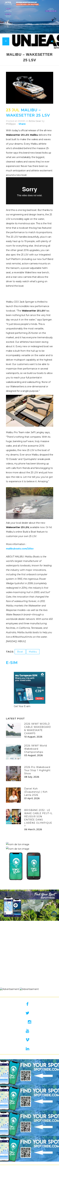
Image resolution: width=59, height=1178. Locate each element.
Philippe (11, 123)
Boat (20, 651)
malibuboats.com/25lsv (20, 548)
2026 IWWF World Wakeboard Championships (35, 748)
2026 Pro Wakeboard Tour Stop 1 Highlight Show (37, 770)
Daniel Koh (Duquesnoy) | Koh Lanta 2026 (36, 791)
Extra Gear (35, 121)
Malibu (33, 651)
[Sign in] (51, 41)
